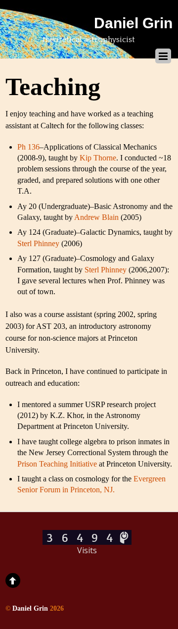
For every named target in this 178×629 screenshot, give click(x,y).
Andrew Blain (97, 217)
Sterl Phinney (39, 243)
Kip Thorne (98, 158)
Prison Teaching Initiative (58, 464)
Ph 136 (28, 147)
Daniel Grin (30, 608)
